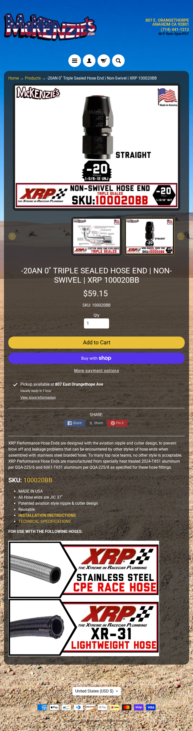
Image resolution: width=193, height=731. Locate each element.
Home (13, 78)
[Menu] (74, 60)
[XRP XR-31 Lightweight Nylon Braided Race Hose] (83, 653)
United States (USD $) (94, 691)
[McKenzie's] (50, 27)
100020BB (38, 480)
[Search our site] (118, 60)
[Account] (89, 60)
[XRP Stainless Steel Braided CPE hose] (83, 595)
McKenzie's (94, 720)
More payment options (96, 370)
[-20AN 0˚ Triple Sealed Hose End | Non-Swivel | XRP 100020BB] (149, 236)
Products (33, 78)
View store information (38, 397)
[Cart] (104, 60)
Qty (96, 315)
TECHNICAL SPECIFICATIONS (44, 521)
